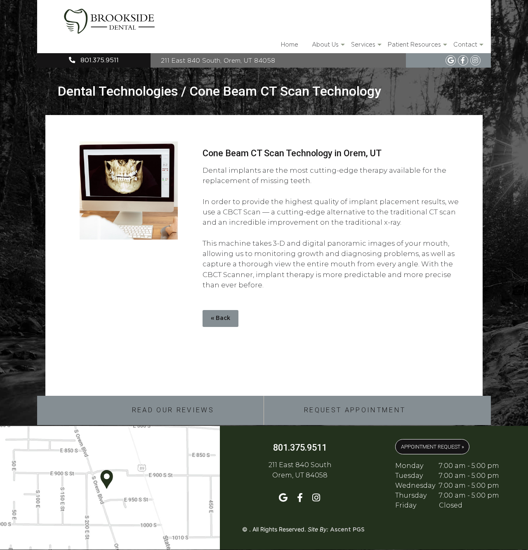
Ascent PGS (347, 530)
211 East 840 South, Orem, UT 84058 (218, 60)
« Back (220, 318)
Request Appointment (354, 410)
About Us (328, 47)
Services (365, 47)
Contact (467, 47)
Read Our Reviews (173, 410)
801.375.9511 (98, 60)
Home (289, 44)
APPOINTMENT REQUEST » (432, 447)
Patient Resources (417, 47)
